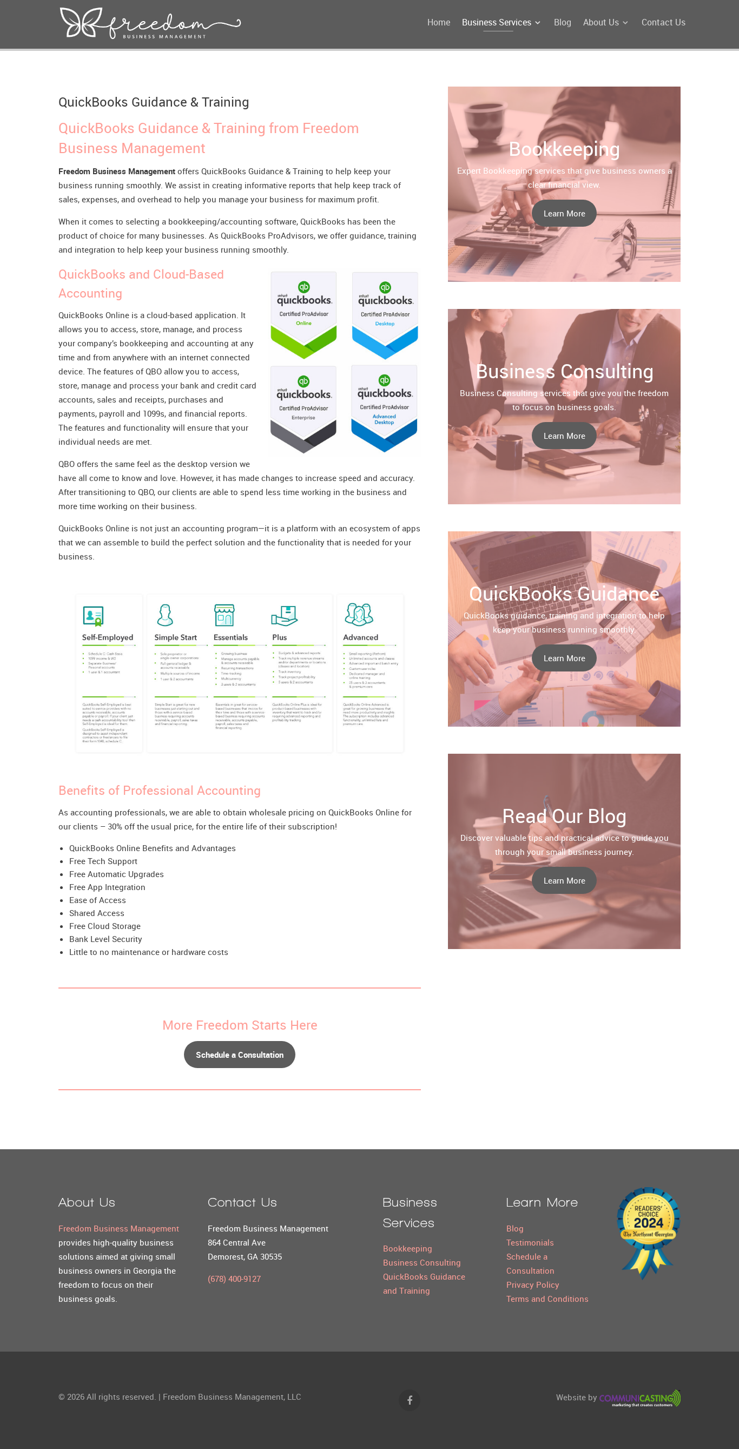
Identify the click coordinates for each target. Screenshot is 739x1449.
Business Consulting (422, 1262)
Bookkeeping (407, 1248)
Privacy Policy (532, 1284)
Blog (515, 1228)
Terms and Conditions (547, 1298)
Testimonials (530, 1242)
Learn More (564, 213)
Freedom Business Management (118, 1228)
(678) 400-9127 (234, 1278)
